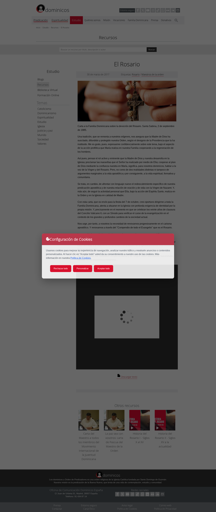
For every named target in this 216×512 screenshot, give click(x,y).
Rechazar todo (61, 268)
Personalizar (83, 268)
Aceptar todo (103, 268)
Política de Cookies (80, 258)
